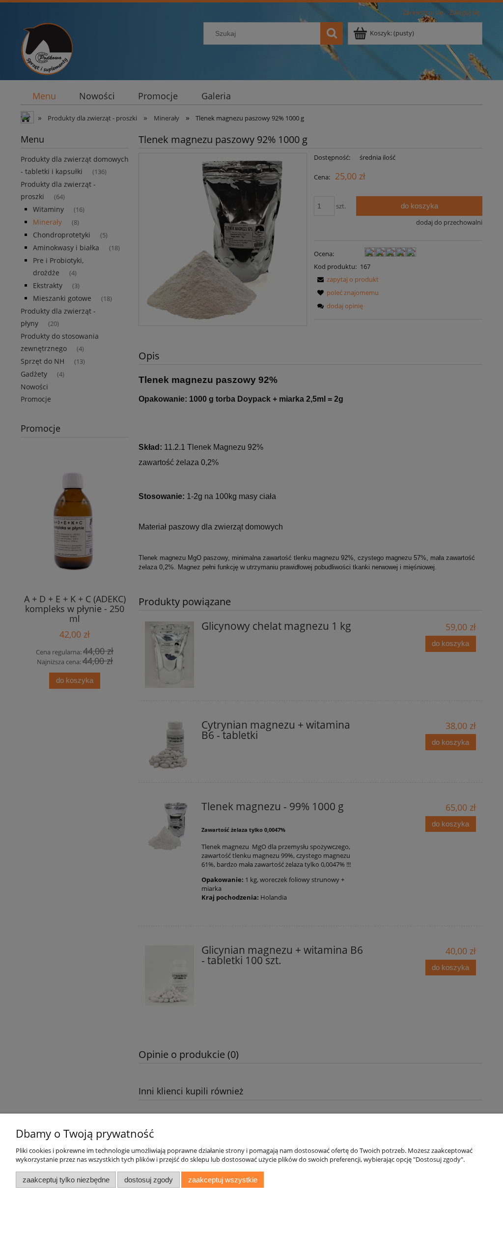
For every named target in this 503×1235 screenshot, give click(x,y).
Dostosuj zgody (148, 1180)
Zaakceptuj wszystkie (222, 1180)
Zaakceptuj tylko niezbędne (66, 1180)
